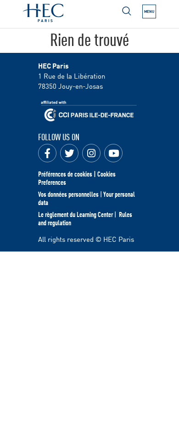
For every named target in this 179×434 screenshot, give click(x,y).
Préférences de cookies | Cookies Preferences (77, 178)
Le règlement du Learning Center (75, 214)
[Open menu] (126, 11)
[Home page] (43, 13)
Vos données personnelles (68, 194)
